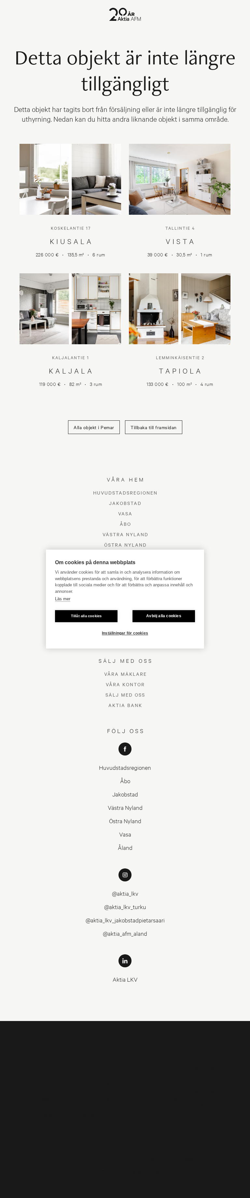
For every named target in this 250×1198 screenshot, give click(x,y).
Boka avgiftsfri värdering (209, 1053)
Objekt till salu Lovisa (95, 1066)
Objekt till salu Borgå (157, 1066)
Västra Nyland (125, 534)
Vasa (125, 513)
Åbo (125, 524)
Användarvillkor (210, 1115)
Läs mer (62, 598)
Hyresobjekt (86, 1114)
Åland (125, 847)
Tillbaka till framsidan (154, 427)
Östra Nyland (125, 544)
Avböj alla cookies (163, 616)
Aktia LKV (125, 979)
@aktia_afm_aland (125, 933)
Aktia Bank (125, 705)
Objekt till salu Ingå (93, 1082)
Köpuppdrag (207, 1068)
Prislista (202, 1103)
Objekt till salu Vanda (32, 1066)
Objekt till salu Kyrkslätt (35, 1082)
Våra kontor (125, 684)
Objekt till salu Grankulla (98, 1050)
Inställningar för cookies (125, 633)
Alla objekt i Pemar (94, 427)
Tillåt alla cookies (86, 616)
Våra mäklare (125, 674)
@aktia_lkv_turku (125, 906)
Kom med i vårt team (216, 1080)
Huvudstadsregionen (125, 492)
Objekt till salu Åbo (93, 1099)
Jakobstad (125, 503)
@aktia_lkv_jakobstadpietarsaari (125, 920)
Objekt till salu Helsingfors (37, 1050)
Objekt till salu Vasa (31, 1099)
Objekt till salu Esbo (156, 1050)
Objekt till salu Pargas (158, 1099)
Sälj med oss (125, 694)
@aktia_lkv (125, 893)
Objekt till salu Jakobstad (162, 1082)
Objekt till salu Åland (32, 1114)
